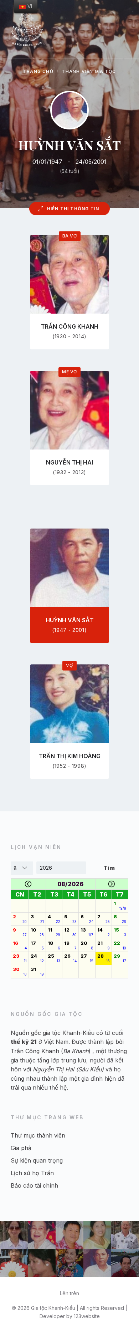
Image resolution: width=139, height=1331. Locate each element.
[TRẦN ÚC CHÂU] (125, 1235)
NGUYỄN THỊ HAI (69, 462)
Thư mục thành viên (38, 1135)
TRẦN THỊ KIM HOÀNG (70, 756)
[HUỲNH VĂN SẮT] (97, 1263)
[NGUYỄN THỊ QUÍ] (97, 1235)
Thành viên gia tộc (89, 71)
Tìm (109, 867)
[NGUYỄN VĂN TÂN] (69, 1235)
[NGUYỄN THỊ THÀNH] (42, 1263)
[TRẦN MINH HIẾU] (14, 1263)
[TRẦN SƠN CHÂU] (125, 1263)
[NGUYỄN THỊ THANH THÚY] (14, 1235)
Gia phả (21, 1147)
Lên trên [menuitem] (69, 1293)
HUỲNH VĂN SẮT (70, 620)
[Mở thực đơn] (126, 29)
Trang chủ (38, 71)
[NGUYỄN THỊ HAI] (42, 1235)
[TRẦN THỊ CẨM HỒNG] (69, 1263)
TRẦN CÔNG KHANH (69, 326)
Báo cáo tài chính (34, 1185)
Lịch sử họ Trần (32, 1173)
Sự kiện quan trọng (37, 1160)
